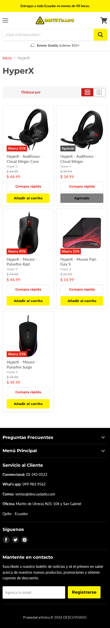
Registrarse (84, 592)
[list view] (99, 92)
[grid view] (87, 92)
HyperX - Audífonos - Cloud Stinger (78, 159)
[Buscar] (100, 35)
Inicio (7, 58)
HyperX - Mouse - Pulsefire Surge (22, 364)
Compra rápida (28, 186)
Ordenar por (30, 92)
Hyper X (12, 166)
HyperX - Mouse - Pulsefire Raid (22, 262)
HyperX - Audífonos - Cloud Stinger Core (24, 159)
